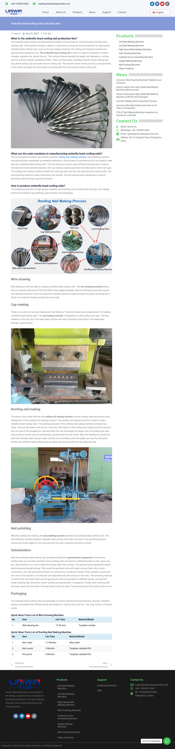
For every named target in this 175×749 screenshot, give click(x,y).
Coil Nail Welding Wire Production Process (136, 101)
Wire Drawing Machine (130, 53)
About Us (61, 12)
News (92, 12)
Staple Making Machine (130, 61)
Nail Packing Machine (129, 64)
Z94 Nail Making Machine (131, 42)
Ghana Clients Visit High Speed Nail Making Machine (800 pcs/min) (137, 88)
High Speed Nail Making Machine (135, 49)
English (160, 12)
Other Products (126, 68)
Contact (122, 12)
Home (45, 12)
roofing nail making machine (72, 157)
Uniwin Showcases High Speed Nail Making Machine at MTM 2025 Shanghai (137, 95)
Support (106, 12)
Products (77, 12)
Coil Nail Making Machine (131, 45)
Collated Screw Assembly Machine (136, 57)
